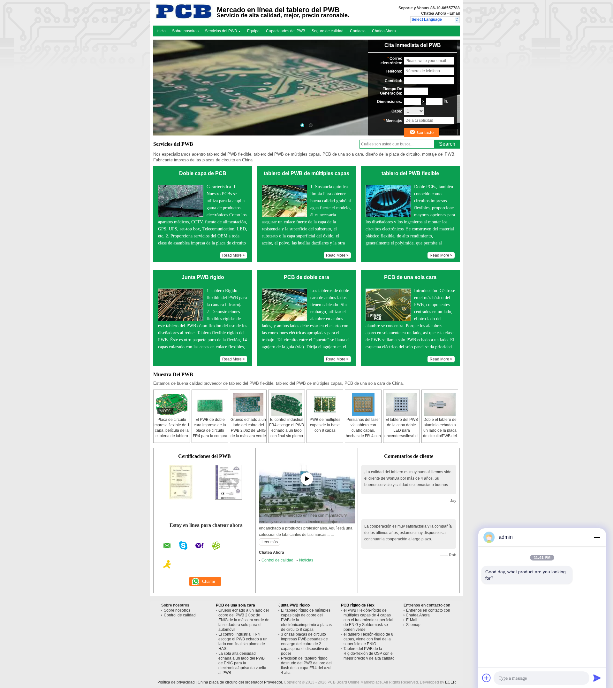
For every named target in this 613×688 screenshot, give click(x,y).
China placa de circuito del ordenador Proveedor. (241, 682)
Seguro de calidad (328, 31)
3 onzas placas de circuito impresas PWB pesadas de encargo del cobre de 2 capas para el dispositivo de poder (305, 644)
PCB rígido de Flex (358, 605)
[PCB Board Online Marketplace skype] (183, 546)
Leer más (269, 542)
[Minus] (597, 537)
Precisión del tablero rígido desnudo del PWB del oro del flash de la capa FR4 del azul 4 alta (306, 665)
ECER (450, 682)
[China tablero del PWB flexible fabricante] (184, 17)
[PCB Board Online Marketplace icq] (216, 546)
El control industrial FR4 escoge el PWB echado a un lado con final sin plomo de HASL (286, 430)
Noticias (306, 560)
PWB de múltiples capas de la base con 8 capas (325, 425)
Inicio (161, 31)
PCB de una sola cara (235, 605)
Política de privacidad (176, 682)
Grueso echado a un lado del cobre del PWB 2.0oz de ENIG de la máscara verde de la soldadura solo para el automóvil (243, 620)
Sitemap (413, 624)
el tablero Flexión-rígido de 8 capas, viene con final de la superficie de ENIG (368, 639)
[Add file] (486, 678)
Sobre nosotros (185, 31)
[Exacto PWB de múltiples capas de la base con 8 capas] (325, 404)
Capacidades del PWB (285, 31)
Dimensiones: (389, 101)
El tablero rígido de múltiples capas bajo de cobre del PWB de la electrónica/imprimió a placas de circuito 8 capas (306, 620)
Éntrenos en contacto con (428, 610)
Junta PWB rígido (294, 605)
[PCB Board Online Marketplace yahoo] (199, 546)
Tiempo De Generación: (391, 91)
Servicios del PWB (221, 31)
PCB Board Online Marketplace (287, 509)
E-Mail (411, 620)
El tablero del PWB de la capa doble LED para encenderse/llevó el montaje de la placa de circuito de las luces (401, 435)
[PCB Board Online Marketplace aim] (167, 565)
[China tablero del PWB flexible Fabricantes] (306, 87)
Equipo (253, 31)
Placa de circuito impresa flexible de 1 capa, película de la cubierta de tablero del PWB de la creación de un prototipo (172, 435)
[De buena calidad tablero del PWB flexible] (180, 498)
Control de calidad (277, 560)
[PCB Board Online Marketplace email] (167, 547)
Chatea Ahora (433, 13)
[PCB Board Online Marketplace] (457, 20)
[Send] (597, 678)
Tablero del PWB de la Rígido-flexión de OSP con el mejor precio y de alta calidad (369, 653)
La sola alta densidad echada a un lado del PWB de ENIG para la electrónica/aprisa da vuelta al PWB (242, 663)
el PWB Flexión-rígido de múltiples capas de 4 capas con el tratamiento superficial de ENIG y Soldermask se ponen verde (368, 620)
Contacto (358, 31)
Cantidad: (393, 81)
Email (455, 13)
